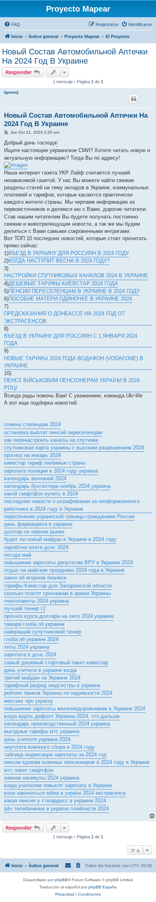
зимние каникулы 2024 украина (41, 778)
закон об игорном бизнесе (35, 578)
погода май (17, 555)
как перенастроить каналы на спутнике (51, 440)
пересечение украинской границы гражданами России (69, 516)
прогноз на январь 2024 (32, 455)
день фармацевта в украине (38, 524)
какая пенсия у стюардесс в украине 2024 (55, 801)
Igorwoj (11, 92)
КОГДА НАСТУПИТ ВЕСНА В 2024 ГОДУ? (59, 261)
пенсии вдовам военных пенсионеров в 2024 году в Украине (77, 762)
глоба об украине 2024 (31, 639)
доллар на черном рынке (34, 532)
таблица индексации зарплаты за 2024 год (55, 755)
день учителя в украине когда (40, 670)
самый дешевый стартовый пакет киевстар (56, 662)
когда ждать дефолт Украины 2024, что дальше (62, 716)
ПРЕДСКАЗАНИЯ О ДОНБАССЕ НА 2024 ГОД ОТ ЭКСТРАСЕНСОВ (64, 317)
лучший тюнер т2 (25, 608)
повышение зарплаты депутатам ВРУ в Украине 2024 (68, 562)
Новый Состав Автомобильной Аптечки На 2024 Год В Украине (75, 56)
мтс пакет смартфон (29, 770)
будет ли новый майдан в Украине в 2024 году (60, 539)
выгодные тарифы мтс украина (41, 731)
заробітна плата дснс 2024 (36, 547)
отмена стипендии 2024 (32, 424)
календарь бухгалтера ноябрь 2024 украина (57, 486)
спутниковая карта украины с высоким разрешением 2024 (74, 448)
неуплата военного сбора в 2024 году (49, 747)
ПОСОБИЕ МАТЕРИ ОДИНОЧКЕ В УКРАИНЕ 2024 (70, 299)
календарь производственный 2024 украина (57, 724)
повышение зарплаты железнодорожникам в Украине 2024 (74, 709)
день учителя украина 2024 (37, 739)
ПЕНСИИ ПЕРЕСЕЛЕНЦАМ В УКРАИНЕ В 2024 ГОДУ (74, 291)
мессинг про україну (28, 701)
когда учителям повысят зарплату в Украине (58, 785)
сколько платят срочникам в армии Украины (57, 593)
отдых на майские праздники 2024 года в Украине (64, 570)
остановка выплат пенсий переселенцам (53, 432)
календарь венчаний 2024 (35, 478)
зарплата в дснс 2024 (30, 654)
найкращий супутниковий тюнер (42, 632)
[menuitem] (12, 24)
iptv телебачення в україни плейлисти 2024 (56, 809)
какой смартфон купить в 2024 (41, 494)
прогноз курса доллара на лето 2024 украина (59, 616)
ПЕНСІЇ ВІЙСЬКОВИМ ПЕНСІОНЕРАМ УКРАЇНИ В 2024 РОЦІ (72, 384)
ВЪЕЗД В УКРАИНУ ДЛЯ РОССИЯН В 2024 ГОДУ (68, 253)
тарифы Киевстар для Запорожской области (58, 586)
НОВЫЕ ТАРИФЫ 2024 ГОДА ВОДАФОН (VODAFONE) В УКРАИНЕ (73, 362)
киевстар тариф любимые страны (45, 463)
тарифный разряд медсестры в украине (52, 685)
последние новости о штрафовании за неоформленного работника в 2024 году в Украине (72, 504)
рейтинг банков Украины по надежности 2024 (58, 693)
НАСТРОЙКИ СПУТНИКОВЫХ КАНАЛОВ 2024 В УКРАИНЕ (76, 276)
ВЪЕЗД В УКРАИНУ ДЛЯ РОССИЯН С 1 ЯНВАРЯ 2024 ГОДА (70, 339)
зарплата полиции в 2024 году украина (51, 471)
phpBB (61, 880)
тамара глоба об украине (34, 624)
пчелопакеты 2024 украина (36, 601)
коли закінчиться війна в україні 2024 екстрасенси (65, 793)
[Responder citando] (133, 99)
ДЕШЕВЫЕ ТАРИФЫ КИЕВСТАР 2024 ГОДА (63, 284)
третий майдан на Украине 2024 (42, 678)
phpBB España (102, 887)
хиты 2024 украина (26, 647)
